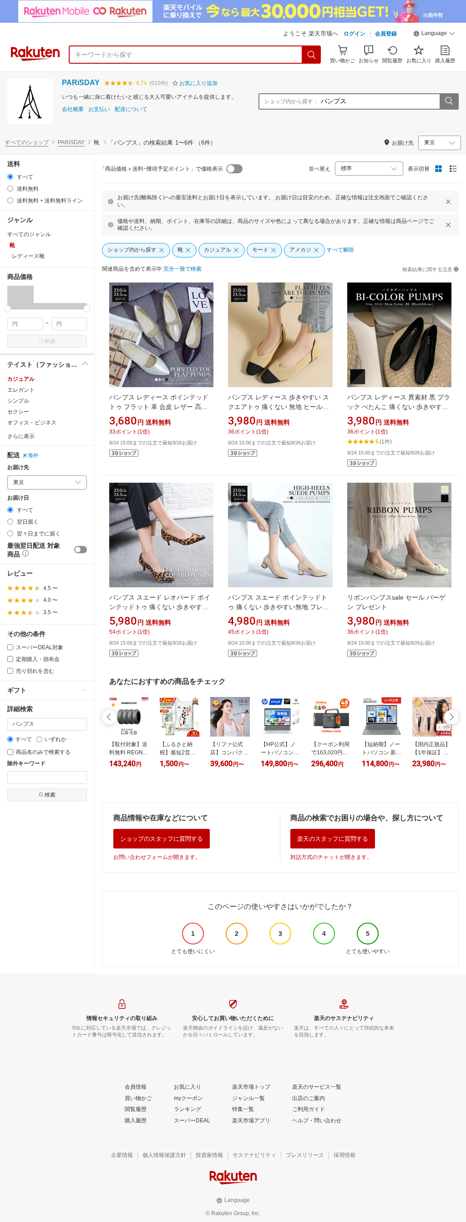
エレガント (21, 390)
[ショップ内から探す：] (449, 101)
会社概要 (73, 109)
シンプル (18, 401)
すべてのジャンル (29, 234)
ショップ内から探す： (291, 101)
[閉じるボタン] (448, 201)
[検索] (312, 54)
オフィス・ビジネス (31, 422)
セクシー (18, 412)
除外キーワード (26, 764)
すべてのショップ (27, 142)
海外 (33, 455)
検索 (50, 341)
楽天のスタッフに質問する (332, 838)
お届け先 (18, 467)
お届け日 (18, 498)
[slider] (7, 308)
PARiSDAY (81, 82)
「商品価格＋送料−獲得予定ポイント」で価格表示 (161, 169)
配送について (131, 109)
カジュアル (21, 379)
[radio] (10, 177)
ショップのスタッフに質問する (161, 838)
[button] (434, 34)
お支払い (99, 109)
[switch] (80, 549)
